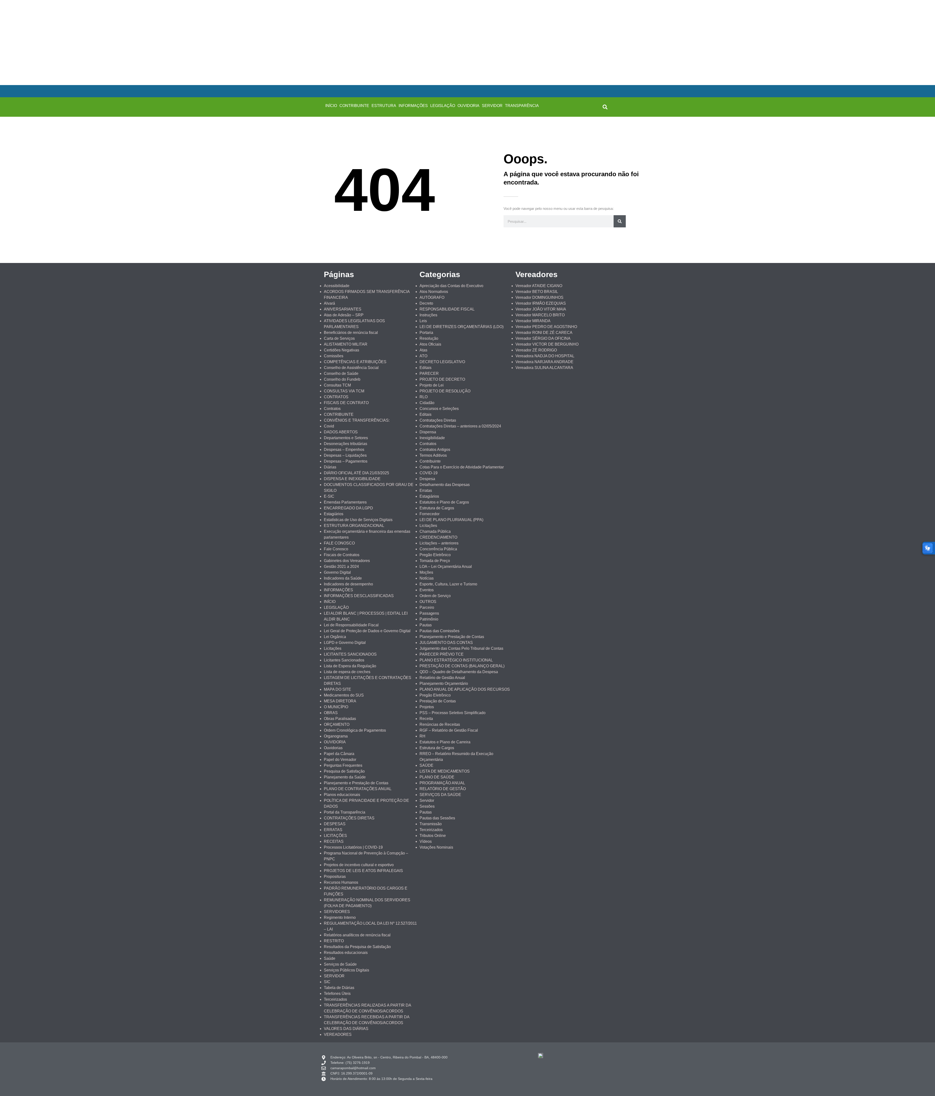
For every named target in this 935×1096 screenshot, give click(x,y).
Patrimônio (429, 619)
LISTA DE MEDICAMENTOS (445, 771)
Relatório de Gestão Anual (442, 678)
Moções (426, 572)
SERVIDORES (337, 912)
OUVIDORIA (468, 106)
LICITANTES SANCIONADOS (350, 654)
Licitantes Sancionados (344, 660)
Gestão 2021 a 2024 (341, 566)
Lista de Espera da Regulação (350, 666)
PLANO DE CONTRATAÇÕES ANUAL (358, 789)
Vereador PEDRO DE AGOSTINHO (546, 327)
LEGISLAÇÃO (442, 106)
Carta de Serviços (339, 338)
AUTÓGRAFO (432, 297)
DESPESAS (335, 824)
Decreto (426, 303)
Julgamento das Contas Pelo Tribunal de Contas (461, 648)
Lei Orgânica (335, 637)
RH (422, 736)
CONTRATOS (336, 397)
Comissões (333, 356)
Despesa (427, 479)
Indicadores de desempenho (348, 584)
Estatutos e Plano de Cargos (444, 502)
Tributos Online (433, 836)
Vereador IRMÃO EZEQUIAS (540, 303)
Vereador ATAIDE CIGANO (538, 286)
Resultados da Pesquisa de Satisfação (357, 947)
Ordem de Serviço (435, 596)
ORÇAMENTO (336, 724)
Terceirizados (335, 999)
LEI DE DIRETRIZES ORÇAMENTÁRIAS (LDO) (462, 327)
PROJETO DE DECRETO (442, 379)
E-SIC (329, 496)
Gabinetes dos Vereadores (347, 561)
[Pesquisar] (620, 221)
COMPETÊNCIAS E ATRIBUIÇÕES (355, 362)
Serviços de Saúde (340, 964)
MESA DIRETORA (340, 701)
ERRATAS (333, 830)
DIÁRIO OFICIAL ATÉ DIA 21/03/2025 (356, 473)
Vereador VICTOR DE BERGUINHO (547, 344)
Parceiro (427, 607)
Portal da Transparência (344, 812)
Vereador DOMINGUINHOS (539, 297)
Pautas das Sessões (437, 818)
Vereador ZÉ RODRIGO (536, 350)
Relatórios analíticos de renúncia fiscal (357, 935)
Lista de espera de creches (347, 672)
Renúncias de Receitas (440, 724)
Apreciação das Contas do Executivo (451, 286)
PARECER (429, 373)
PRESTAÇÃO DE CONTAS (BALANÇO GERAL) (462, 666)
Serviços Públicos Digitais (346, 970)
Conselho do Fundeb (342, 379)
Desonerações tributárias (345, 444)
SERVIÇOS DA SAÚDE (440, 795)
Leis (423, 321)
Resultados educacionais (346, 953)
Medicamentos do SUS (344, 695)
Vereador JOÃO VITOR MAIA (540, 309)
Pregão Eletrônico (435, 555)
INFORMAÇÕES (413, 106)
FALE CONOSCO (339, 543)
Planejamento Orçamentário (444, 683)
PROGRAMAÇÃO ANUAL (442, 783)
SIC (327, 982)
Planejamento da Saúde (345, 777)
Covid (329, 426)
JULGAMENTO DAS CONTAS (446, 642)
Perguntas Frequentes (343, 765)
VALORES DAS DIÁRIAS (346, 1029)
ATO (423, 356)
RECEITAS (334, 841)
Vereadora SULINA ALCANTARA (544, 368)
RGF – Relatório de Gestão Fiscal (449, 730)
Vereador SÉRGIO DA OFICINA (542, 338)
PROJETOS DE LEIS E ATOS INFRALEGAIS (363, 871)
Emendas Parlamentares (345, 502)
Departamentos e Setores (346, 438)
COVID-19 (429, 473)
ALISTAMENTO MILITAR (345, 344)
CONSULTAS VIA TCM (344, 391)
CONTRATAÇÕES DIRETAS (349, 818)
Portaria (426, 332)
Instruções (428, 315)
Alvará (329, 303)
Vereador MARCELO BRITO (540, 315)
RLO (424, 397)
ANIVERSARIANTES (342, 309)
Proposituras (335, 876)
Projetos (427, 707)
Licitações (332, 648)
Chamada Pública (435, 531)
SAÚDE (426, 765)
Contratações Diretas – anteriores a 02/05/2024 (460, 426)
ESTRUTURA (384, 106)
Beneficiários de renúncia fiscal (351, 332)
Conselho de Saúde (341, 373)
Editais (425, 368)
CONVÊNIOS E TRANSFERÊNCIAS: (357, 420)
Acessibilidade (336, 286)
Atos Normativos (434, 292)
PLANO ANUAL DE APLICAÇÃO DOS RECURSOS (465, 689)
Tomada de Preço (435, 561)
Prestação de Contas (438, 701)
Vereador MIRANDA (533, 321)
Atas (423, 350)
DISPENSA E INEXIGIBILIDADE (352, 479)
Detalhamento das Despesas (445, 485)
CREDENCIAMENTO (438, 537)
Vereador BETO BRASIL (536, 292)
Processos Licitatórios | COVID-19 (353, 847)
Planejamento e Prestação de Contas (356, 783)
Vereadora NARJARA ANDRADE (544, 362)
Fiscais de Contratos (341, 555)
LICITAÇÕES (335, 836)
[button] (605, 107)
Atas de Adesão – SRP (344, 315)
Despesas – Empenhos (344, 449)
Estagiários (333, 514)
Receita (426, 719)
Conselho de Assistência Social (351, 368)
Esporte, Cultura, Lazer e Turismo (448, 584)
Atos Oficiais (430, 344)
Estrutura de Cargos (437, 508)
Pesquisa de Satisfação (344, 771)
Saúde (329, 958)
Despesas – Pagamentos (345, 461)
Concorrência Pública (438, 549)
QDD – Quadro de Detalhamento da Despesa (459, 672)
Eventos (427, 590)
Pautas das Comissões (439, 631)
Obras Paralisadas (340, 719)
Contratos (332, 409)
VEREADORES (338, 1034)
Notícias (427, 578)
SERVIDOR (492, 106)
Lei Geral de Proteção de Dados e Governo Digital (367, 631)
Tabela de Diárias (339, 988)
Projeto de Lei (432, 385)
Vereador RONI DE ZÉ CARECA (543, 332)
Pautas (426, 625)
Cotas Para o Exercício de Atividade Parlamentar (462, 467)
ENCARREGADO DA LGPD (348, 508)
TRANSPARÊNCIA (522, 106)
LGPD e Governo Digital (345, 642)
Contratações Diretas (438, 420)
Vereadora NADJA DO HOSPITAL (544, 356)
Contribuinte (430, 461)
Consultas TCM (337, 385)
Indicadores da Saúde (343, 578)
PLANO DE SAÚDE (437, 777)
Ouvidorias (333, 748)
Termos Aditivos (433, 455)
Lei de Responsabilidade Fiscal (351, 625)
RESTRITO (334, 941)
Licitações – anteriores (439, 543)
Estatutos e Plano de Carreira (445, 742)
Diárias (330, 467)
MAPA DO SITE (337, 689)
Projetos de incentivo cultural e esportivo (359, 865)
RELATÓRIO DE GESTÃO (443, 789)
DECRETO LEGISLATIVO (442, 362)
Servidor (427, 800)
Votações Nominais (436, 847)
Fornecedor (429, 514)
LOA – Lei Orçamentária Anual (446, 566)
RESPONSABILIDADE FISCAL (447, 309)
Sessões (427, 806)
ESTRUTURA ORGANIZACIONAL (354, 526)
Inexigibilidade (432, 438)
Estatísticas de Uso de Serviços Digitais (358, 520)
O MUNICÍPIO (336, 707)
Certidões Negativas (341, 350)
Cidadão (427, 403)
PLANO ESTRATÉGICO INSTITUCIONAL (456, 660)
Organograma (336, 736)
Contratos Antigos (435, 449)
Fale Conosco (336, 549)
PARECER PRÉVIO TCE (442, 654)
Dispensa (428, 432)
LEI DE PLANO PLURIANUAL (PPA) (451, 520)
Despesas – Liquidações (345, 455)
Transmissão (431, 824)
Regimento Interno (340, 917)
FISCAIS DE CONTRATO (346, 403)
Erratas (426, 490)
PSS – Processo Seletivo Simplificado (453, 713)
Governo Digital (337, 572)
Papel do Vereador (340, 759)
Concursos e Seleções (439, 409)
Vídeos (426, 841)
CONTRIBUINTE (354, 106)
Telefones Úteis (337, 993)
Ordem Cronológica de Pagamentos (355, 730)
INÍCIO (331, 106)
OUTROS (428, 602)
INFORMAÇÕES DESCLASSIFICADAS (359, 596)
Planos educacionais (342, 795)
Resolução (429, 338)
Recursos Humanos (341, 882)
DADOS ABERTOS (341, 432)
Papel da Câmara (339, 754)
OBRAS (331, 713)
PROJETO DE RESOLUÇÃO (445, 391)
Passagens (429, 613)
